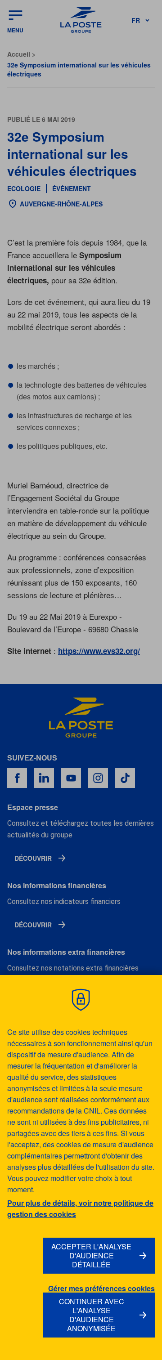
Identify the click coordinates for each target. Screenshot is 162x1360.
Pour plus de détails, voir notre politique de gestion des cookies (80, 1208)
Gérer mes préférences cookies (101, 1288)
